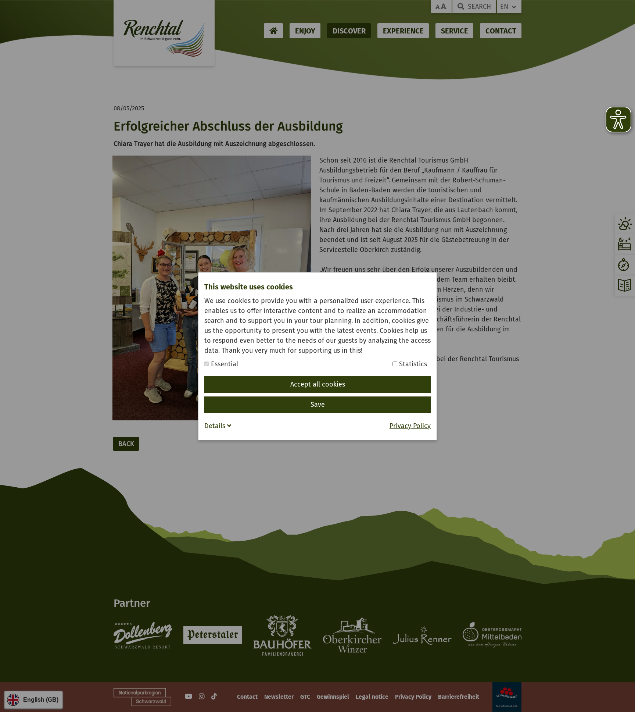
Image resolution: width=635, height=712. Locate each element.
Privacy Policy (410, 426)
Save (318, 404)
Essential (223, 364)
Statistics (412, 364)
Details (215, 426)
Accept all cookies (317, 384)
